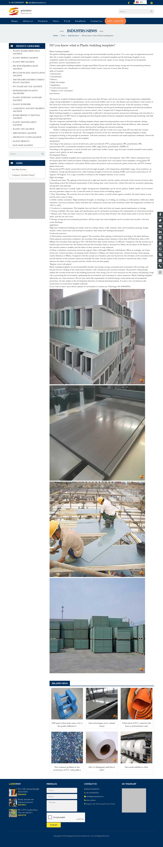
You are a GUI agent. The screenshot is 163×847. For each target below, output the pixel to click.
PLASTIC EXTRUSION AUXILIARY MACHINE (27, 98)
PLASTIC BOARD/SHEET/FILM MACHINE (26, 52)
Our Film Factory (19, 169)
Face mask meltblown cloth (136, 767)
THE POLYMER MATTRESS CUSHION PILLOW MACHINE (28, 81)
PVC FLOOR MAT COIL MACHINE (27, 86)
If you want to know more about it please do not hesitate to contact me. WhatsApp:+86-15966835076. (90, 286)
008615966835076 (92, 789)
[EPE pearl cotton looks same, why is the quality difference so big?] (67, 703)
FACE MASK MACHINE (23, 145)
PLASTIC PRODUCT (21, 141)
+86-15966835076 (17, 3)
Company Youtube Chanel (23, 175)
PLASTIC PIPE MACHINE (23, 62)
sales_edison (91, 800)
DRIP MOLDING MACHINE (24, 133)
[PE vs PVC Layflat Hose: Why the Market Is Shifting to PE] (13, 817)
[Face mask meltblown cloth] (136, 747)
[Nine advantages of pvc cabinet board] (102, 703)
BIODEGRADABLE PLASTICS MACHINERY (25, 92)
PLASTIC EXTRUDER (22, 104)
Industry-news (81, 31)
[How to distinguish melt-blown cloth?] (102, 747)
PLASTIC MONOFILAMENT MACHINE (25, 123)
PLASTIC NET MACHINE (23, 129)
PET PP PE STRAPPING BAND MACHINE (25, 67)
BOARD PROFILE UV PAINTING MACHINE (26, 116)
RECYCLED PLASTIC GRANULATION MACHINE (29, 74)
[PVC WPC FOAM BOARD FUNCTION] (13, 796)
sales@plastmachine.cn (37, 3)
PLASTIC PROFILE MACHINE (25, 58)
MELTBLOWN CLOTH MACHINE (27, 137)
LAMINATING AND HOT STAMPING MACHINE (28, 109)
